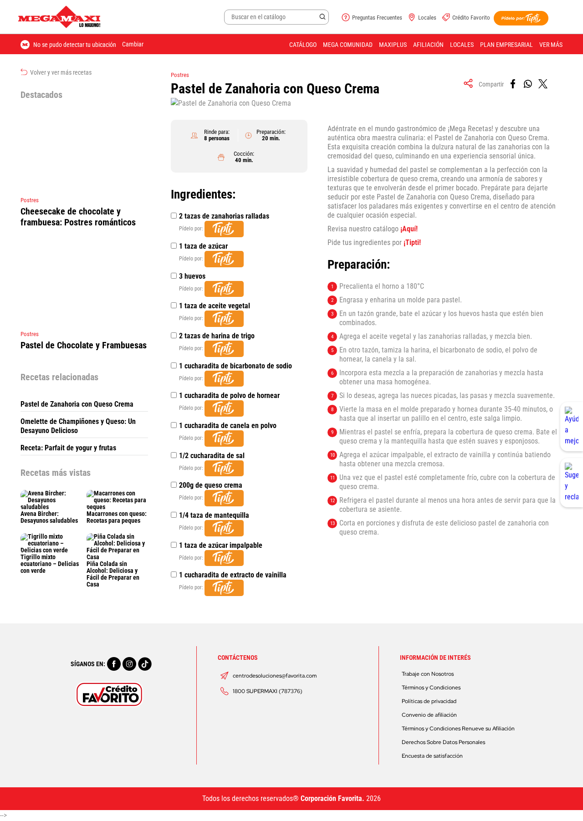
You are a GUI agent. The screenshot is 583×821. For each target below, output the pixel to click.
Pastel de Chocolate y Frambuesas (83, 345)
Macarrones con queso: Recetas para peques (117, 517)
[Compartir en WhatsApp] (528, 84)
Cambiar (132, 44)
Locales (427, 17)
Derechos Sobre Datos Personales (443, 742)
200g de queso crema (210, 485)
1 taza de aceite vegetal (214, 305)
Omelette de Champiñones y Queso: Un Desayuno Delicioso (78, 426)
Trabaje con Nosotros (428, 674)
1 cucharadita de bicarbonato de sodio (235, 366)
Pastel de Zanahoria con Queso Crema (76, 404)
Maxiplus (393, 44)
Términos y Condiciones (431, 687)
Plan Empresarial (506, 44)
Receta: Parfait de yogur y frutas (68, 448)
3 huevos (192, 276)
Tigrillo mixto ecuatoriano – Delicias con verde (49, 563)
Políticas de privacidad (429, 701)
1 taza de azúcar (203, 246)
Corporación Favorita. (332, 798)
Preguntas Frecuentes (377, 17)
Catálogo (303, 44)
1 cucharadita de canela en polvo (227, 425)
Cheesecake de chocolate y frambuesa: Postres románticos (78, 217)
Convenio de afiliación (429, 715)
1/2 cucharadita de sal (212, 455)
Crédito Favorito (471, 17)
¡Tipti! (412, 242)
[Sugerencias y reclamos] (571, 482)
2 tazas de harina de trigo (217, 335)
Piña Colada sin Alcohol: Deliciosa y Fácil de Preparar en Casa (113, 574)
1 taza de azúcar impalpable (220, 545)
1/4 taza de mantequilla (214, 515)
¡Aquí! (409, 228)
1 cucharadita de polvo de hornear (229, 395)
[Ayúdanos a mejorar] (571, 426)
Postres (180, 74)
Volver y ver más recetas (60, 72)
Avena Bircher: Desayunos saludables (49, 517)
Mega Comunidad (348, 44)
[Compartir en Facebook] (513, 84)
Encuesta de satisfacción (432, 756)
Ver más (551, 44)
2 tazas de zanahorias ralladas (224, 216)
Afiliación (428, 44)
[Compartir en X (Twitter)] (543, 84)
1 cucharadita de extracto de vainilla (232, 575)
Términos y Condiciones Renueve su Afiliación (458, 728)
